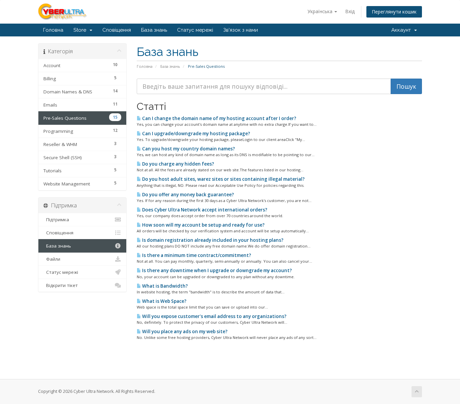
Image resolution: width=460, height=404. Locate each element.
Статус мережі (195, 30)
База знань (154, 30)
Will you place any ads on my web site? (184, 331)
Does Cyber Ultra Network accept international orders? (204, 210)
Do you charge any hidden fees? (177, 164)
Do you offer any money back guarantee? (187, 195)
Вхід (350, 11)
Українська (320, 11)
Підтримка (56, 220)
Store (81, 30)
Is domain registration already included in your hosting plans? (212, 240)
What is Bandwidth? (164, 286)
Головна (53, 30)
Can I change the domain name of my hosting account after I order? (218, 118)
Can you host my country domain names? (188, 149)
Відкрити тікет (60, 285)
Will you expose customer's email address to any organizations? (214, 316)
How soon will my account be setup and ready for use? (203, 225)
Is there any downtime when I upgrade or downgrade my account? (216, 270)
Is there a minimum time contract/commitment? (196, 255)
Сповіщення (116, 30)
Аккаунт (402, 30)
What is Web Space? (164, 301)
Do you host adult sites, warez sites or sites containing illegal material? (223, 179)
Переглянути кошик (394, 11)
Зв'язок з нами (240, 30)
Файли (51, 259)
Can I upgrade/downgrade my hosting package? (195, 134)
